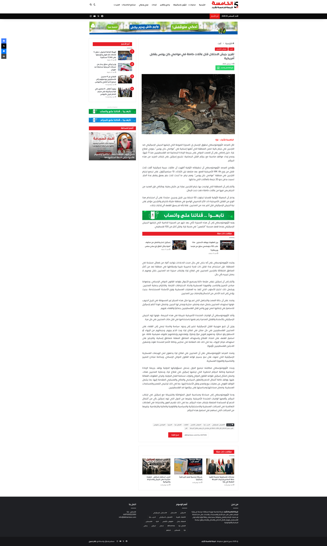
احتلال (162, 526)
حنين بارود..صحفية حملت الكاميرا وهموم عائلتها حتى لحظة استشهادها (114, 155)
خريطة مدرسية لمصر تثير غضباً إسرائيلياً (190, 478)
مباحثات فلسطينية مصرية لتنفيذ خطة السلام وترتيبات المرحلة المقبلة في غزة (221, 479)
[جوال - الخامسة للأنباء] (163, 28)
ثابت (219, 43)
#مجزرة (170, 425)
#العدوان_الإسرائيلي (218, 425)
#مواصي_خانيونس (159, 425)
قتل (186, 428)
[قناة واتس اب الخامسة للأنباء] (188, 215)
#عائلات (186, 425)
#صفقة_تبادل (181, 521)
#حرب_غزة (207, 425)
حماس (146, 526)
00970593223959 (129, 514)
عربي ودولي (143, 4)
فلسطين (177, 530)
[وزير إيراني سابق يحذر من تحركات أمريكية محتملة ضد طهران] (125, 67)
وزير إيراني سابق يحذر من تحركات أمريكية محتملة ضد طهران (105, 67)
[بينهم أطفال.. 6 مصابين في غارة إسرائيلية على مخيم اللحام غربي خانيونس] (125, 92)
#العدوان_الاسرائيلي (165, 517)
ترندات (154, 4)
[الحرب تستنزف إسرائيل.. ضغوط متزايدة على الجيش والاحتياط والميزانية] (156, 466)
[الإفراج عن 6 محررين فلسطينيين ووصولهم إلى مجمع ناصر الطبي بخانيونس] (125, 79)
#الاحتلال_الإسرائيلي (160, 512)
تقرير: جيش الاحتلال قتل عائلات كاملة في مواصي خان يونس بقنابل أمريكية (211, 428)
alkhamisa (171, 526)
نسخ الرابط (175, 434)
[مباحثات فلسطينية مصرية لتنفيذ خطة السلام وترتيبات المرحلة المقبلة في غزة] (220, 466)
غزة (185, 530)
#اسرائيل (183, 512)
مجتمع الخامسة (129, 4)
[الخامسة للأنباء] (225, 5)
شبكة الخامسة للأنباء (208, 541)
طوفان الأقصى (221, 49)
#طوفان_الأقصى (196, 425)
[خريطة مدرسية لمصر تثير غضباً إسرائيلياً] (188, 466)
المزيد (117, 4)
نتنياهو (168, 530)
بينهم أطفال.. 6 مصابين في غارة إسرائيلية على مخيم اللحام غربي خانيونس (105, 91)
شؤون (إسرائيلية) (180, 4)
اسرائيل (153, 526)
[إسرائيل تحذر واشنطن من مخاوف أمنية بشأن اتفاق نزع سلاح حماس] (179, 245)
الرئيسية (202, 4)
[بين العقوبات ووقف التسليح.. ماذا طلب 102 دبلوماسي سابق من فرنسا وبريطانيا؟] (227, 245)
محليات (193, 4)
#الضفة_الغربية (181, 517)
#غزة (157, 521)
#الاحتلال (174, 512)
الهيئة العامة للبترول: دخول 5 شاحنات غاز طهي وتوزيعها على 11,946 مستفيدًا (105, 55)
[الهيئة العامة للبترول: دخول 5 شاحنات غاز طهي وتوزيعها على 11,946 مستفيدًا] (125, 55)
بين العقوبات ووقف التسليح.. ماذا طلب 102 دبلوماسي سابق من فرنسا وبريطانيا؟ (204, 246)
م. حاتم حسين (93, 541)
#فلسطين (149, 521)
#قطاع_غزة (177, 425)
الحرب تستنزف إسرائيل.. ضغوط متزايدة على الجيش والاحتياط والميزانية (158, 479)
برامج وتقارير (165, 4)
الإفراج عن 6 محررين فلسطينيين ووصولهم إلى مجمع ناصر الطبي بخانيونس (105, 79)
